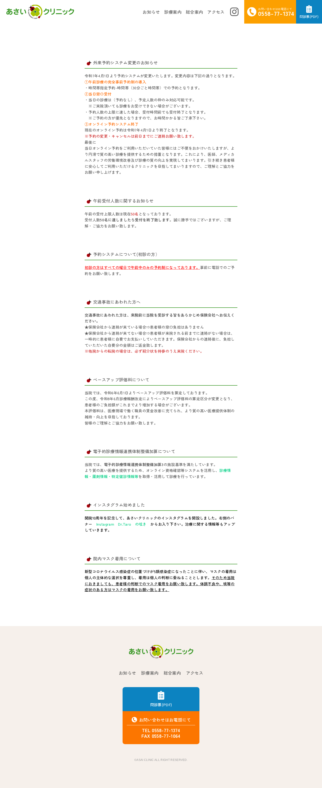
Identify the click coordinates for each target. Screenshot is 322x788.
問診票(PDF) (161, 704)
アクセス (215, 12)
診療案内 (173, 12)
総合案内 (194, 12)
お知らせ (151, 12)
